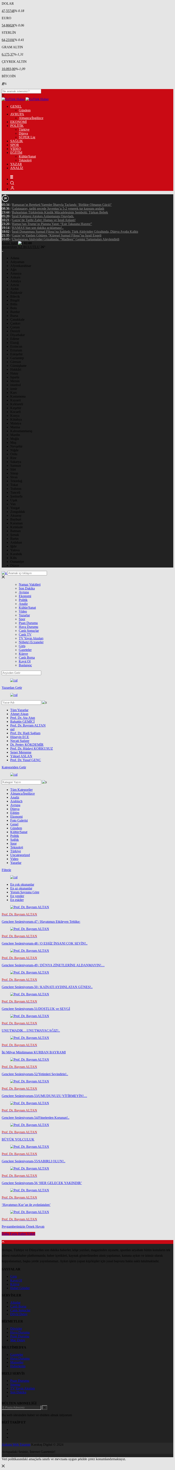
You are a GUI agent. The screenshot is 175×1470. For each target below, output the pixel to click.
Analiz (23, 604)
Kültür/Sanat (27, 156)
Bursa (14, 315)
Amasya (15, 273)
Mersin (15, 381)
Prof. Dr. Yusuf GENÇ (25, 760)
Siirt (13, 469)
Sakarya (15, 462)
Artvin (14, 285)
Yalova (15, 550)
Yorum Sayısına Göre (24, 892)
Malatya (15, 423)
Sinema (15, 1384)
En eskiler (17, 900)
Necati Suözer (19, 741)
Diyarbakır (17, 335)
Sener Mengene (20, 752)
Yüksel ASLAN (21, 756)
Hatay (14, 373)
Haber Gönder (20, 1288)
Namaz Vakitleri (30, 584)
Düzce (14, 565)
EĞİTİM (16, 152)
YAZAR (16, 164)
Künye (23, 653)
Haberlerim (17, 1366)
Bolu (13, 308)
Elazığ (14, 342)
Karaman (16, 523)
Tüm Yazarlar (19, 710)
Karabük (16, 554)
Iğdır (13, 546)
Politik (23, 600)
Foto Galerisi (19, 820)
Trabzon (15, 488)
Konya (14, 415)
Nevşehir (16, 446)
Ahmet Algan (19, 714)
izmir (13, 389)
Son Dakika (27, 588)
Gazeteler (25, 650)
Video (23, 611)
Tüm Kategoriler (21, 789)
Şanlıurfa (16, 496)
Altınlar (15, 1302)
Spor (22, 619)
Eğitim (14, 813)
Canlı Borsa (27, 657)
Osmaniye (17, 561)
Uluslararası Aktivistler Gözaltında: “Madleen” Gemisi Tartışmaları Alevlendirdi (65, 239)
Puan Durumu (28, 623)
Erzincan (16, 346)
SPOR (14, 145)
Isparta (14, 377)
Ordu (13, 454)
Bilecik (15, 296)
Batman (15, 531)
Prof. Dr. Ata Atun (22, 718)
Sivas (14, 477)
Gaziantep (17, 358)
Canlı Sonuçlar (29, 630)
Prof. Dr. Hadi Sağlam (25, 733)
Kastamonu (18, 396)
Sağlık (14, 839)
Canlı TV (25, 634)
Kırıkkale (16, 527)
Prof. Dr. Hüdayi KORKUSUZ (31, 748)
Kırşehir (15, 408)
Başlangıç (25, 665)
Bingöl (14, 300)
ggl (12, 729)
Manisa (15, 427)
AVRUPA (17, 114)
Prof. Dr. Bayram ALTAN (28, 725)
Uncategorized (20, 855)
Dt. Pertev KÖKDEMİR (27, 744)
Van (13, 504)
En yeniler (17, 896)
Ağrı (13, 269)
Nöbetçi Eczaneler (31, 642)
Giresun (15, 362)
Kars (13, 392)
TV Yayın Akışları (31, 638)
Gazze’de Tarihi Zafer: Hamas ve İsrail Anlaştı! (44, 220)
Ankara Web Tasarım (16, 1444)
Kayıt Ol (25, 661)
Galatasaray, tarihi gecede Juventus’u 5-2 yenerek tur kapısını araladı (58, 208)
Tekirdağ (16, 481)
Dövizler (16, 1328)
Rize (13, 458)
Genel (14, 824)
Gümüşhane (18, 365)
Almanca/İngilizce (31, 118)
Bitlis (13, 304)
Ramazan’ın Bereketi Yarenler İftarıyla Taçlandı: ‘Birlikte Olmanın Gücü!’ (62, 204)
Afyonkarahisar (20, 266)
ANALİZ (16, 168)
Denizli (15, 331)
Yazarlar (24, 615)
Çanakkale (17, 319)
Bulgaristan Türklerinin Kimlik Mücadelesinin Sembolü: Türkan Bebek (60, 212)
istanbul (15, 385)
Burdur (15, 312)
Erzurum (16, 350)
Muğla (14, 438)
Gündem (25, 110)
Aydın (14, 289)
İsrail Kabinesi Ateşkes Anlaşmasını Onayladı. (43, 216)
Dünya (23, 133)
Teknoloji (25, 160)
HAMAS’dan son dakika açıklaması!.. (38, 228)
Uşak (13, 500)
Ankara (15, 277)
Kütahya (16, 419)
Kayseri (15, 400)
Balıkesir (16, 292)
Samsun (15, 465)
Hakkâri (15, 369)
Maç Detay (17, 1340)
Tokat (14, 485)
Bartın (14, 538)
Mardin (15, 435)
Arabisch (16, 801)
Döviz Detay (19, 1314)
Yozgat (15, 508)
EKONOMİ (18, 122)
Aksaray (16, 515)
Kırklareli (16, 404)
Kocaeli (15, 412)
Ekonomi (25, 596)
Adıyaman (17, 262)
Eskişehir (16, 354)
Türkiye (24, 129)
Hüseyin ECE (19, 737)
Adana (14, 258)
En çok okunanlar (22, 884)
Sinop (14, 473)
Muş (13, 442)
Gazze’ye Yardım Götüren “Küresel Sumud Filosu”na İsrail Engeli (56, 235)
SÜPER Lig (27, 137)
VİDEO (15, 149)
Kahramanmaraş (21, 431)
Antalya (15, 281)
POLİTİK (17, 125)
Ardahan (16, 542)
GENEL (16, 106)
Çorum (15, 327)
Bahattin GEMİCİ (22, 721)
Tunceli (15, 492)
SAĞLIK (16, 141)
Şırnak (14, 535)
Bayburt (15, 519)
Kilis (13, 558)
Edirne (14, 339)
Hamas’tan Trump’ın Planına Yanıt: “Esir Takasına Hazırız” (52, 224)
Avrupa (24, 592)
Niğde (14, 450)
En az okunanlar (21, 888)
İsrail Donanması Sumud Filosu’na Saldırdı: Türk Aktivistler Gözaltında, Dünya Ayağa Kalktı (75, 231)
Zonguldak (17, 511)
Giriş (22, 646)
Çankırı (15, 323)
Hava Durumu (28, 627)
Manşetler (16, 1362)
